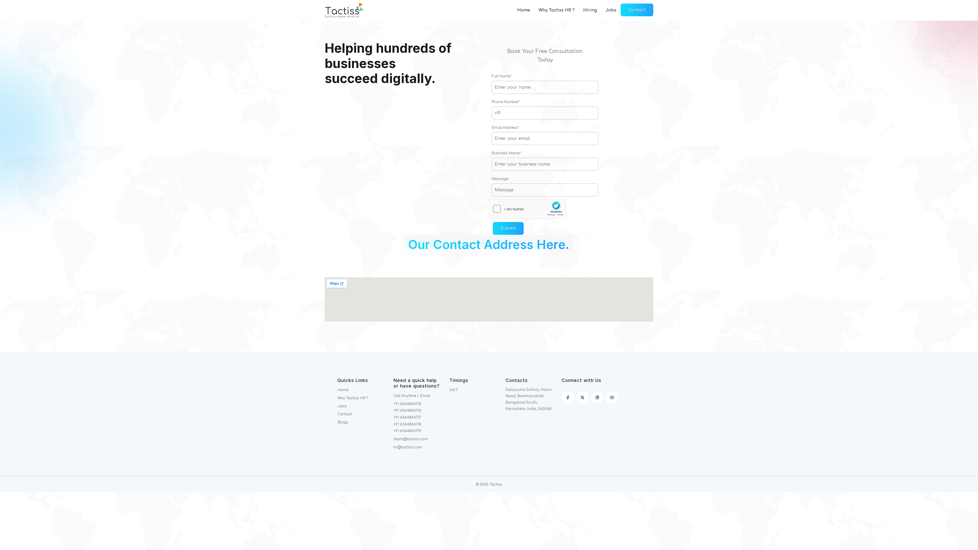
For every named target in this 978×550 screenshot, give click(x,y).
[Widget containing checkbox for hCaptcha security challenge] (527, 208)
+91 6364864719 (407, 431)
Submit (508, 228)
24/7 (454, 390)
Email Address (505, 128)
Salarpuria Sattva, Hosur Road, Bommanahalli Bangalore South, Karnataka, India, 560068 (529, 399)
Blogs (342, 422)
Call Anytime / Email (411, 396)
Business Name (506, 153)
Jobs (611, 10)
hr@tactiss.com (407, 447)
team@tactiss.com (410, 439)
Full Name (501, 76)
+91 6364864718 (407, 424)
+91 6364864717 (407, 417)
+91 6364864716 (407, 411)
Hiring (590, 10)
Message (500, 179)
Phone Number (506, 102)
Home (523, 10)
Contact (637, 10)
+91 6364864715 (407, 404)
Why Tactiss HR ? (557, 10)
